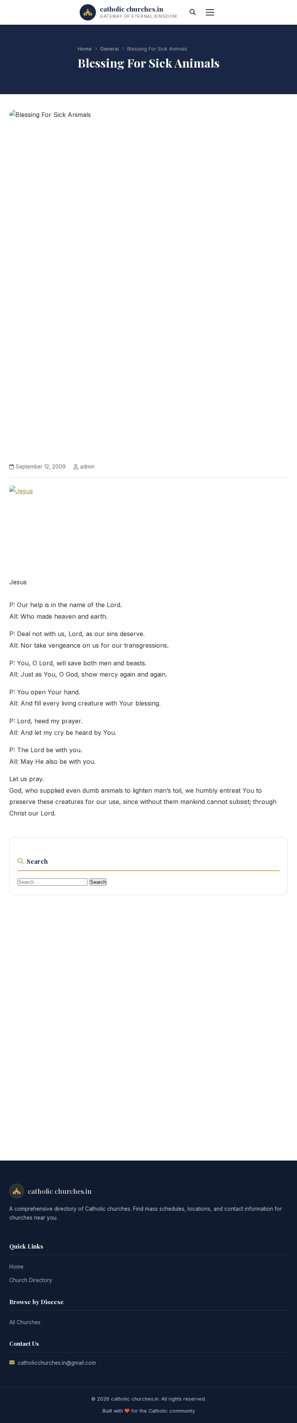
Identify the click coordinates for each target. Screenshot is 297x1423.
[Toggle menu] (210, 12)
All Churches (25, 1322)
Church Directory (30, 1280)
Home (85, 49)
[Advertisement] (148, 1018)
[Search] (192, 12)
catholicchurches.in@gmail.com (57, 1363)
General (109, 49)
